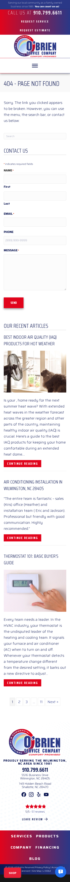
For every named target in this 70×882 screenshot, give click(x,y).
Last (7, 203)
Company (21, 847)
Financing (47, 847)
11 (41, 702)
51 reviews (38, 811)
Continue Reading (24, 463)
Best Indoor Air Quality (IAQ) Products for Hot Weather (30, 340)
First (7, 187)
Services (21, 836)
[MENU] (35, 66)
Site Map (36, 871)
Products (47, 836)
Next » (53, 702)
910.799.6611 (35, 769)
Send (13, 302)
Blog (35, 859)
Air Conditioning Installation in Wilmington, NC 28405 (33, 485)
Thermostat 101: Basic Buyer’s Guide (31, 559)
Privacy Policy (42, 867)
